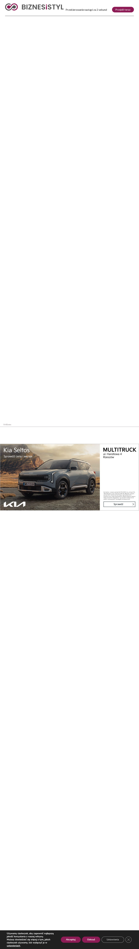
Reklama (20, 928)
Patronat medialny (72, 928)
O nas (8, 928)
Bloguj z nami (49, 928)
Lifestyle (46, 17)
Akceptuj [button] (71, 939)
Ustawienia (113, 939)
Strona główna (11, 76)
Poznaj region (95, 17)
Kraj (8, 17)
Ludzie (115, 17)
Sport (61, 17)
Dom (126, 17)
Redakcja (32, 928)
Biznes (20, 17)
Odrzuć (91, 939)
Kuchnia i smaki (39, 76)
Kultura (75, 17)
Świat (31, 17)
